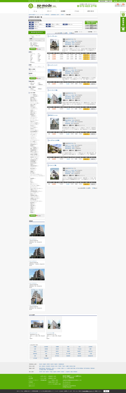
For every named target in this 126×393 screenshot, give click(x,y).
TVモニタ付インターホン (36, 188)
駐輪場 (32, 145)
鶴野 (90, 349)
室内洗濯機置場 (34, 131)
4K (31, 60)
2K (31, 56)
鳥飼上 (35, 351)
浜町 (46, 353)
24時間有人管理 (34, 195)
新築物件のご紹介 (52, 378)
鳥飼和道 (35, 353)
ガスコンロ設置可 (34, 123)
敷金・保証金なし (34, 43)
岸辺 (72, 73)
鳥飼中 (57, 351)
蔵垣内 (43, 366)
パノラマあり (33, 90)
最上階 (32, 209)
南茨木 (47, 371)
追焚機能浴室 (33, 160)
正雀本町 (90, 346)
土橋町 (67, 366)
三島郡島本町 (61, 364)
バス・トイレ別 (34, 158)
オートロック (33, 186)
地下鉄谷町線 (87, 368)
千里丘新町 (46, 358)
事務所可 (32, 106)
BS (31, 181)
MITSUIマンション (53, 115)
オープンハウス (34, 120)
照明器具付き (33, 144)
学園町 (35, 346)
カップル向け (33, 127)
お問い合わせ (43, 376)
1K (38, 53)
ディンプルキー (34, 192)
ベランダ (32, 137)
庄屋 (35, 349)
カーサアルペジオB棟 (54, 140)
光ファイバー (33, 184)
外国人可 (32, 121)
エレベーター (33, 143)
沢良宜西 (48, 366)
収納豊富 (32, 178)
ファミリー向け (34, 130)
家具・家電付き (34, 148)
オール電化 (33, 141)
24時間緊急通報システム (36, 191)
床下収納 (32, 172)
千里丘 (72, 173)
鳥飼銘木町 (90, 355)
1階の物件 (33, 205)
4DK (39, 60)
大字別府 (35, 358)
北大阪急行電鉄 (42, 369)
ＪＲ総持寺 (67, 371)
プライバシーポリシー (34, 380)
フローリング (33, 133)
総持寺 (55, 371)
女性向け (32, 128)
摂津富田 (75, 371)
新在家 (57, 349)
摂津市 (69, 39)
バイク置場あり (34, 147)
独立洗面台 (33, 168)
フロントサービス (34, 196)
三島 (72, 39)
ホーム (30, 376)
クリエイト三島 (52, 165)
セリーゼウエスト (33, 239)
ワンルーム (32, 53)
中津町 (59, 366)
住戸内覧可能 (33, 199)
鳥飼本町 (79, 355)
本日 (39, 83)
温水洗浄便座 (33, 163)
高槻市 (44, 364)
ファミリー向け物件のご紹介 (55, 384)
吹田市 (52, 364)
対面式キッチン (34, 157)
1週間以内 (40, 84)
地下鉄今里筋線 (79, 368)
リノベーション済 (34, 103)
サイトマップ (32, 384)
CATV (32, 182)
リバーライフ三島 (53, 90)
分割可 (32, 110)
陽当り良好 (33, 98)
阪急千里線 (73, 368)
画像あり (32, 88)
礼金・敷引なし (33, 44)
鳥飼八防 (90, 351)
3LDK (39, 59)
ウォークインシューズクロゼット (37, 176)
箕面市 (55, 364)
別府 (35, 355)
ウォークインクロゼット (36, 174)
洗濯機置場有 (33, 150)
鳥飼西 (68, 351)
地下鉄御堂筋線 (50, 369)
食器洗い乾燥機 (34, 154)
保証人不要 (33, 104)
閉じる (106, 391)
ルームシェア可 (34, 124)
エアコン (32, 170)
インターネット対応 (35, 185)
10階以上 (33, 206)
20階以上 (33, 208)
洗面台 (32, 164)
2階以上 (32, 204)
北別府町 (46, 346)
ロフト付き (33, 134)
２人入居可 (33, 107)
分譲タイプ (33, 111)
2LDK (31, 58)
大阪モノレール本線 (69, 41)
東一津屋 (68, 353)
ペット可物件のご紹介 (53, 380)
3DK (31, 59)
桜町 (68, 346)
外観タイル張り (34, 151)
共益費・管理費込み (34, 45)
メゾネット (33, 135)
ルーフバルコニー (34, 140)
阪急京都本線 (68, 42)
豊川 (56, 366)
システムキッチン (34, 155)
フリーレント (33, 117)
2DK (39, 56)
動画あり (40, 88)
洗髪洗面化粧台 (34, 165)
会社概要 (31, 378)
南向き (32, 211)
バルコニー (33, 138)
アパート (32, 35)
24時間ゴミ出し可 (34, 198)
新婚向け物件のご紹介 (53, 382)
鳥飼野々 (79, 351)
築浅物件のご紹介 (52, 376)
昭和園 (46, 349)
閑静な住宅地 (33, 100)
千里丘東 (79, 349)
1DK (31, 55)
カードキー (33, 118)
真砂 (74, 366)
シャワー (32, 167)
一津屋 (90, 353)
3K (38, 58)
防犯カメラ (33, 194)
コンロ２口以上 (34, 152)
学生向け (32, 125)
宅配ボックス (33, 189)
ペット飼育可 (33, 94)
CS (31, 179)
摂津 (76, 41)
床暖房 (32, 171)
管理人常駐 (33, 113)
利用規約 (31, 382)
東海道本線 (67, 73)
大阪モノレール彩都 (65, 368)
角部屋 (32, 212)
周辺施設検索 (43, 380)
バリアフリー (33, 108)
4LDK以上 (32, 62)
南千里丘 (57, 355)
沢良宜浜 (52, 366)
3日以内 (32, 84)
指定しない (32, 83)
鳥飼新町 (68, 355)
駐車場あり (33, 202)
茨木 (44, 371)
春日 (40, 366)
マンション (38, 35)
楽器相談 (32, 97)
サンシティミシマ (53, 65)
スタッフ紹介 (43, 378)
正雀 (73, 44)
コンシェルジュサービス (36, 201)
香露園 (57, 346)
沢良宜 (62, 371)
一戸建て (32, 37)
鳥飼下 (46, 351)
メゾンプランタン (53, 36)
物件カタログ (32, 385)
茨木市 (40, 364)
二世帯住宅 (33, 115)
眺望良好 (32, 114)
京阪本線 (92, 368)
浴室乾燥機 (33, 161)
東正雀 (57, 353)
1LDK (39, 55)
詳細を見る (86, 54)
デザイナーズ (33, 101)
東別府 (79, 353)
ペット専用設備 (34, 96)
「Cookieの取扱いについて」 (87, 391)
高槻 (71, 371)
